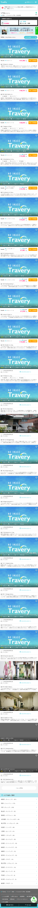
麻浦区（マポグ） (7, 883)
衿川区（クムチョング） (8, 879)
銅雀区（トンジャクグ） (9, 847)
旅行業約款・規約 (31, 896)
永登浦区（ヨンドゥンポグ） (10, 819)
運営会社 (12, 899)
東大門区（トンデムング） (29, 647)
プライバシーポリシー (22, 899)
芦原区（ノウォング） (8, 875)
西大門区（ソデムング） (28, 771)
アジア (8, 891)
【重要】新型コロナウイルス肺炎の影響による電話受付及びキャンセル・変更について (20, 7)
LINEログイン (30, 2)
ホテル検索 (5, 902)
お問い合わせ (14, 896)
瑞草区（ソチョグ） (7, 835)
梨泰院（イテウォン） (26, 555)
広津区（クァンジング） (9, 843)
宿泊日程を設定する (26, 372)
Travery (4, 891)
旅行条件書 (5, 899)
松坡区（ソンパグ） (7, 827)
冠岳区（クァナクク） (8, 867)
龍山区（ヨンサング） (26, 215)
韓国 (3, 15)
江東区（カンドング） (8, 871)
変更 (36, 14)
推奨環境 (22, 896)
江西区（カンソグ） (7, 831)
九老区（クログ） (7, 859)
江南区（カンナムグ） (8, 839)
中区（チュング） (27, 337)
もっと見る (20, 788)
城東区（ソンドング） (8, 851)
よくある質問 (5, 896)
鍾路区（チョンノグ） (26, 184)
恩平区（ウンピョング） (9, 855)
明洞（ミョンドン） (28, 56)
